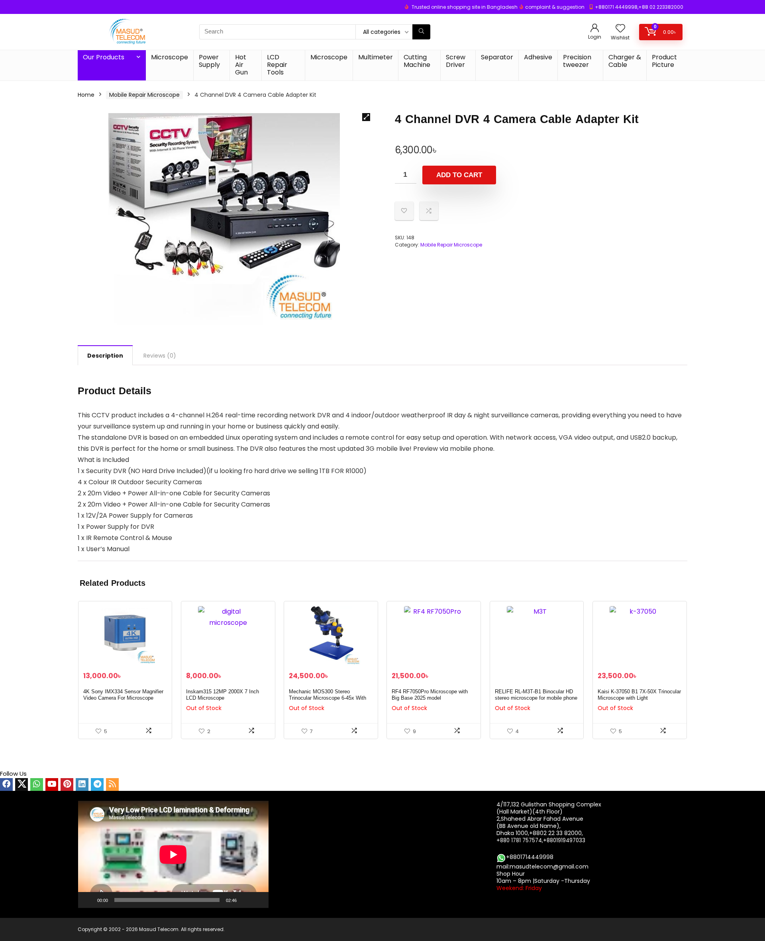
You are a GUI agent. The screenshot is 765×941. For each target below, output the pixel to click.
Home (86, 95)
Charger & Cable (624, 61)
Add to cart (459, 175)
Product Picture (664, 61)
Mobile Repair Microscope (144, 95)
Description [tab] (105, 356)
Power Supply (209, 61)
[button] (366, 117)
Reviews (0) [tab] (159, 356)
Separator (497, 57)
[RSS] (112, 784)
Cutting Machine (417, 61)
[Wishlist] (620, 28)
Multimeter (375, 57)
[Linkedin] (82, 784)
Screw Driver (455, 61)
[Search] (421, 31)
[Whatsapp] (36, 784)
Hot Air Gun (241, 65)
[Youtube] (51, 784)
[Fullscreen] (258, 900)
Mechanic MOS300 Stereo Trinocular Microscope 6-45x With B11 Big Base (327, 698)
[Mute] (245, 900)
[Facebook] (6, 784)
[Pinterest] (67, 784)
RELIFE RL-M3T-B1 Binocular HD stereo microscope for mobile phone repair (536, 698)
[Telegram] (97, 784)
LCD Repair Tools (277, 65)
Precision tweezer (577, 61)
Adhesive (538, 57)
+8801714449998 (529, 857)
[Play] (88, 900)
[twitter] (21, 784)
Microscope (169, 57)
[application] (173, 854)
